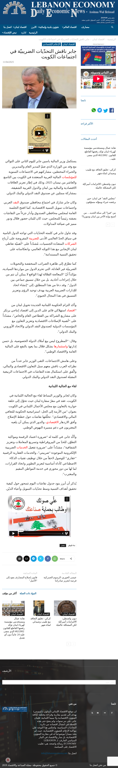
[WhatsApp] (55, 559)
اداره (23, 32)
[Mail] (97, 713)
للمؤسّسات (69, 177)
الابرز (33, 27)
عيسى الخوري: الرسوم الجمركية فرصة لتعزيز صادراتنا (60, 579)
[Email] (27, 559)
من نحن (102, 765)
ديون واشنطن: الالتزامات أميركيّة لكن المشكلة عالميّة (66, 621)
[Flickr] (104, 713)
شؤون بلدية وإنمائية (49, 27)
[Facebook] (48, 559)
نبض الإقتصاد (10, 32)
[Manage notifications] (8, 760)
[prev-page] (73, 644)
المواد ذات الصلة (28, 593)
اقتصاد (71, 310)
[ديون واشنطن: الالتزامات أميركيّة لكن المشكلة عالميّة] (65, 608)
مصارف (85, 27)
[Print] (19, 559)
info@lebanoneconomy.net (54, 753)
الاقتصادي (52, 422)
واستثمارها (61, 346)
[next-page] (69, 644)
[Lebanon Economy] (59, 12)
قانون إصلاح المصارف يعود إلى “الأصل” (21, 579)
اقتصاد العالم (70, 27)
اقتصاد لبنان (20, 27)
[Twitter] (41, 559)
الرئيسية (33, 32)
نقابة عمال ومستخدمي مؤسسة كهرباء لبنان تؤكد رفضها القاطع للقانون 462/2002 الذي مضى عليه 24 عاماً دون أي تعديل (14, 628)
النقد (16, 202)
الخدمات (22, 447)
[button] (112, 27)
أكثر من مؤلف (9, 593)
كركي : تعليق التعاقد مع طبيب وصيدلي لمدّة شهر (40, 621)
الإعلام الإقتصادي (51, 44)
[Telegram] (34, 559)
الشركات (71, 243)
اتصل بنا (8, 27)
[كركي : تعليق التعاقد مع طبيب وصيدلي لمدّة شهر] (39, 608)
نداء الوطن (71, 545)
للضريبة (34, 238)
